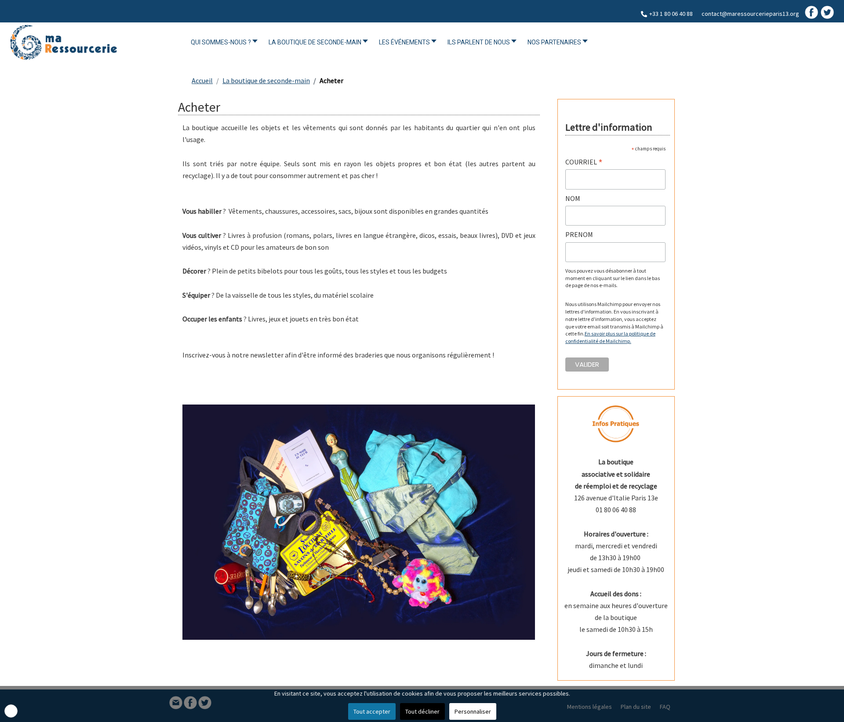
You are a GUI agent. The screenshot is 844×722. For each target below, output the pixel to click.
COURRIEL (584, 162)
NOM (572, 198)
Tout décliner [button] (422, 711)
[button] (11, 711)
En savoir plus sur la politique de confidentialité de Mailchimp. (610, 337)
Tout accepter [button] (371, 711)
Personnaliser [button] (473, 711)
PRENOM (579, 234)
